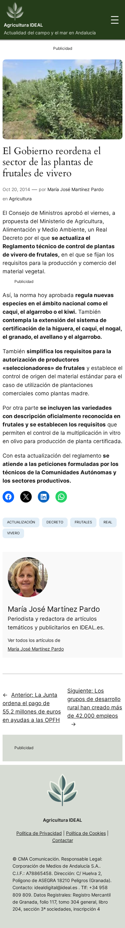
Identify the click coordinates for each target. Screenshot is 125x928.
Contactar (62, 840)
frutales (83, 522)
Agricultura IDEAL (23, 25)
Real (108, 522)
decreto (54, 522)
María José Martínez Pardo (75, 189)
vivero (13, 533)
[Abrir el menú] (114, 19)
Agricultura (20, 198)
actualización (21, 522)
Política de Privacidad (39, 833)
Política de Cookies (86, 833)
